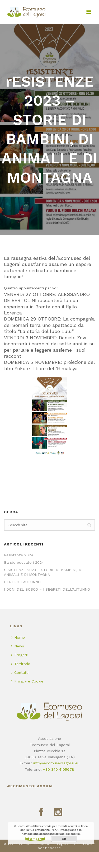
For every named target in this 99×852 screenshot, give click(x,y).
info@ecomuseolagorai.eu (56, 763)
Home (19, 637)
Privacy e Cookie (28, 681)
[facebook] (41, 812)
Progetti (21, 655)
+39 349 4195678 (58, 769)
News (19, 646)
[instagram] (58, 812)
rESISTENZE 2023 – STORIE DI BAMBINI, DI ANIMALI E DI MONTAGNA (43, 572)
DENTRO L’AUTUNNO (22, 582)
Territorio (22, 664)
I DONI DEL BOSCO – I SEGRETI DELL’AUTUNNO (47, 589)
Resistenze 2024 (18, 555)
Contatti (21, 672)
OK (64, 838)
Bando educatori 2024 (24, 562)
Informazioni (35, 838)
